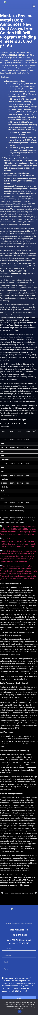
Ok (19, 1012)
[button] (33, 6)
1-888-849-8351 (19, 934)
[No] (34, 1007)
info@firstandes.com (19, 929)
